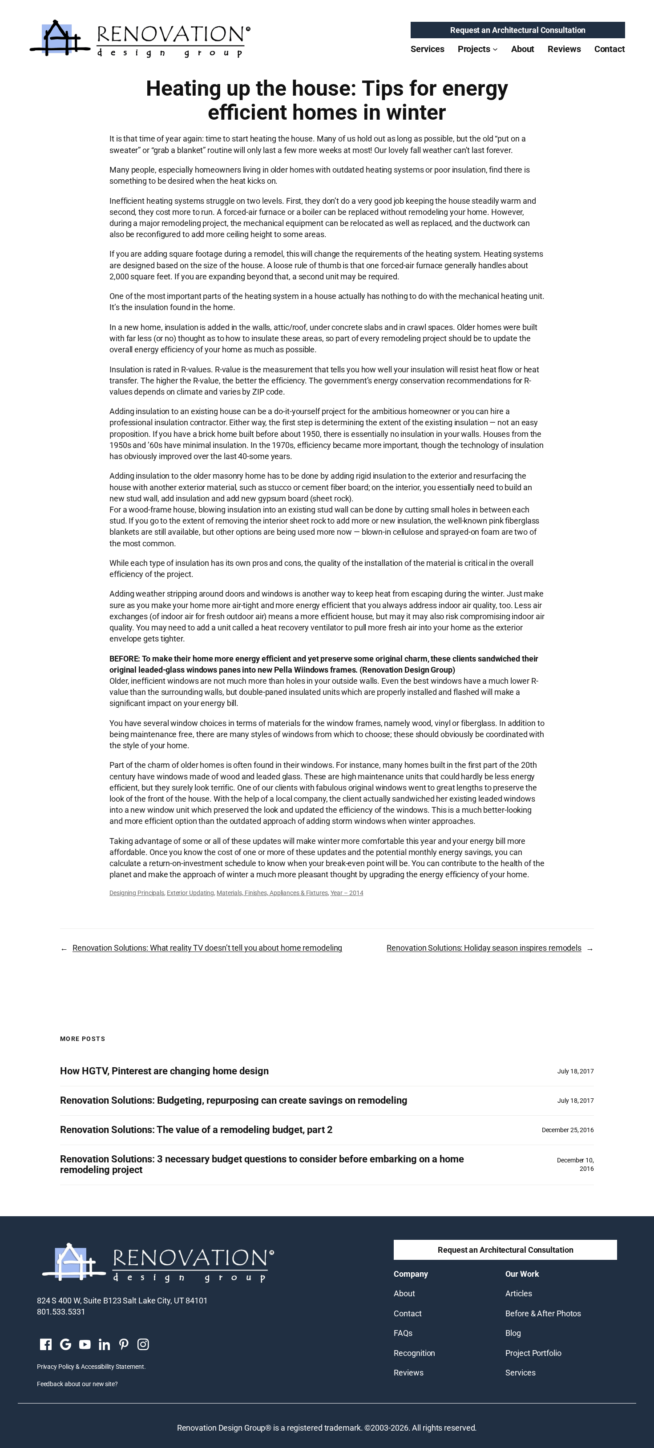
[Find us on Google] (65, 1345)
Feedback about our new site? (77, 1383)
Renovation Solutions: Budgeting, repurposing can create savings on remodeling (234, 1100)
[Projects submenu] (495, 49)
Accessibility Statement (112, 1366)
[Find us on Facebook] (46, 1345)
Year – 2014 (347, 892)
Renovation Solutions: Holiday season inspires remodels (484, 947)
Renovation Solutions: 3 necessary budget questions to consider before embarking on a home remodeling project (262, 1165)
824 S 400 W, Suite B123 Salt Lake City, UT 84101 (122, 1300)
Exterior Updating (190, 892)
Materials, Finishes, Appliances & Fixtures (272, 892)
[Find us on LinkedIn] (104, 1345)
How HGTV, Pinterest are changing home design (164, 1071)
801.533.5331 (61, 1311)
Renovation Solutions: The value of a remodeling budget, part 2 (196, 1130)
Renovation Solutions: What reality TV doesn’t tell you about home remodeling (207, 947)
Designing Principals (136, 892)
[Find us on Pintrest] (124, 1345)
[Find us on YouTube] (85, 1345)
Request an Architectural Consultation (517, 30)
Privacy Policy (56, 1366)
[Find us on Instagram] (143, 1345)
